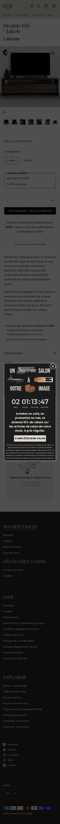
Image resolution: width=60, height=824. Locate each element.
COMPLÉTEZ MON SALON (30, 438)
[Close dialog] (52, 366)
